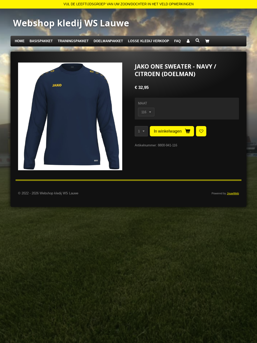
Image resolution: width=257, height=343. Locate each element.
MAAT (142, 103)
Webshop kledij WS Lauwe (71, 23)
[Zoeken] (197, 40)
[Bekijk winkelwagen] (207, 41)
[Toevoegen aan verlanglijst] (201, 131)
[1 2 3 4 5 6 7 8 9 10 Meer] (141, 131)
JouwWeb (233, 193)
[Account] (188, 41)
